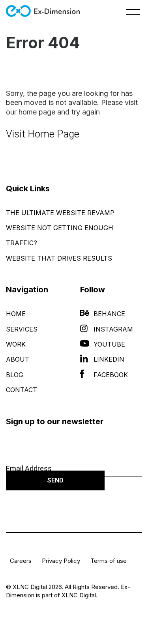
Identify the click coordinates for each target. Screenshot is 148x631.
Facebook (111, 375)
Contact (21, 390)
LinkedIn (109, 359)
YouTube (109, 344)
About (17, 359)
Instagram (113, 329)
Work (16, 344)
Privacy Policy (61, 560)
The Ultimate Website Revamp (60, 213)
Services (21, 329)
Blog (14, 375)
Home (16, 314)
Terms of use (108, 560)
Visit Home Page (42, 134)
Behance (109, 314)
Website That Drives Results (59, 258)
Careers (21, 560)
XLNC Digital (79, 595)
